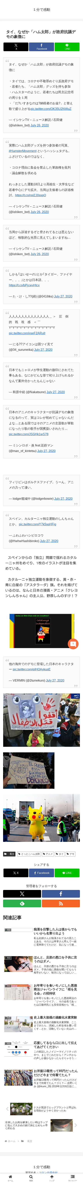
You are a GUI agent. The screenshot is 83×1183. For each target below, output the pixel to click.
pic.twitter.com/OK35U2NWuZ (50, 108)
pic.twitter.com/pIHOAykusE (32, 669)
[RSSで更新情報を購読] (61, 903)
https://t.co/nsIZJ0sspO (30, 195)
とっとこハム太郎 (30, 854)
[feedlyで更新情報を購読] (22, 903)
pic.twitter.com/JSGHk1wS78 (28, 434)
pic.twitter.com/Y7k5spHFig (37, 524)
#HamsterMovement (22, 151)
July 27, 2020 (63, 296)
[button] (75, 740)
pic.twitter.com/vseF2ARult (27, 333)
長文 (10, 854)
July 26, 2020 (39, 125)
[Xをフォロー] (22, 894)
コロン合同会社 (48, 1172)
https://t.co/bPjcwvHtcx (24, 285)
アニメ (49, 854)
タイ (61, 854)
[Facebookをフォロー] (61, 894)
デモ (72, 854)
